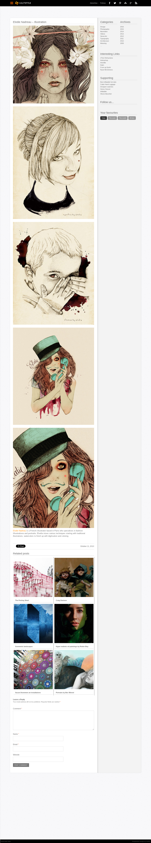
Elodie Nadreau (19, 531)
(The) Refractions (106, 58)
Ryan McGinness (106, 70)
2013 (122, 34)
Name (16, 734)
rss (136, 3)
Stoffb (148, 841)
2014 (122, 31)
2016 (122, 27)
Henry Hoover (105, 89)
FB (109, 3)
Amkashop (104, 60)
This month (122, 118)
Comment (17, 709)
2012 (122, 36)
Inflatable (103, 91)
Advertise (93, 3)
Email (16, 744)
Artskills (103, 63)
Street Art (103, 36)
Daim (102, 65)
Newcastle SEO (6, 841)
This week (112, 118)
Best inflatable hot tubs (108, 82)
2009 (122, 43)
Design (102, 27)
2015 (122, 29)
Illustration (103, 31)
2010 (122, 41)
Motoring (103, 43)
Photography (104, 29)
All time (132, 118)
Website (16, 755)
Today (103, 118)
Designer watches (106, 87)
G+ (131, 3)
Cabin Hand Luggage (107, 84)
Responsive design (138, 841)
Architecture (104, 41)
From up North (105, 67)
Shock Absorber (106, 94)
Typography (104, 38)
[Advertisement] (52, 539)
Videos (102, 34)
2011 (122, 38)
